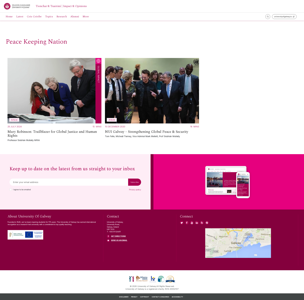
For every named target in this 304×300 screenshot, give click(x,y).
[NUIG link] (202, 222)
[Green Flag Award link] (161, 279)
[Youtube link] (192, 222)
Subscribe (135, 182)
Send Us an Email (119, 240)
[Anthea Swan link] (141, 279)
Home (9, 16)
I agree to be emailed (22, 190)
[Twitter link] (181, 222)
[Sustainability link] (170, 279)
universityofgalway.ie (283, 16)
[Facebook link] (187, 222)
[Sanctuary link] (132, 279)
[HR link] (153, 279)
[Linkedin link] (197, 222)
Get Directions (118, 236)
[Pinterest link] (207, 222)
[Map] (238, 243)
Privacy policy (135, 189)
